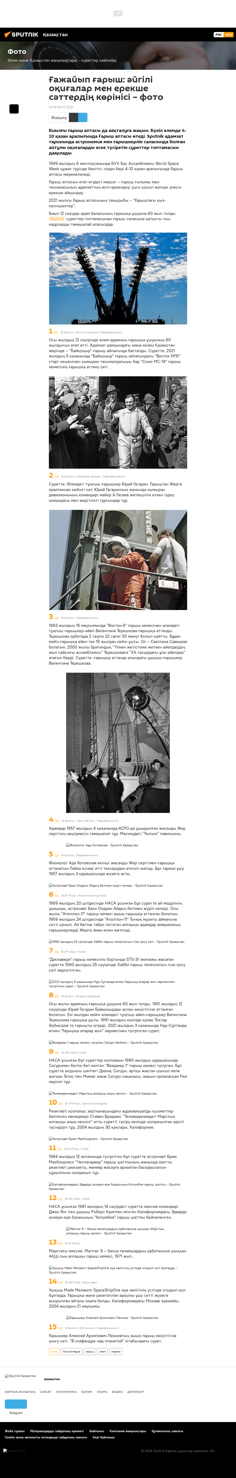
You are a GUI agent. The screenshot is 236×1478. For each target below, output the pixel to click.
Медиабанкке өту (111, 332)
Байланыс (96, 1431)
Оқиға (102, 1392)
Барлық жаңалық (20, 1392)
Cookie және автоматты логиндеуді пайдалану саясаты (46, 1437)
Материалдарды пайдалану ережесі (57, 1431)
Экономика (66, 1392)
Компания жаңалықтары (128, 1431)
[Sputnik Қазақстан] (22, 38)
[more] (184, 331)
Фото (54, 1351)
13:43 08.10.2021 (61, 107)
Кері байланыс (104, 1437)
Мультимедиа (71, 1351)
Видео (117, 1392)
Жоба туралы (15, 1431)
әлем (103, 1351)
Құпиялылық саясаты (167, 1431)
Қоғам (86, 1392)
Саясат (45, 1392)
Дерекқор (135, 1392)
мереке (115, 1351)
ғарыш (90, 1351)
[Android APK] (14, 1451)
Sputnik (57, 218)
